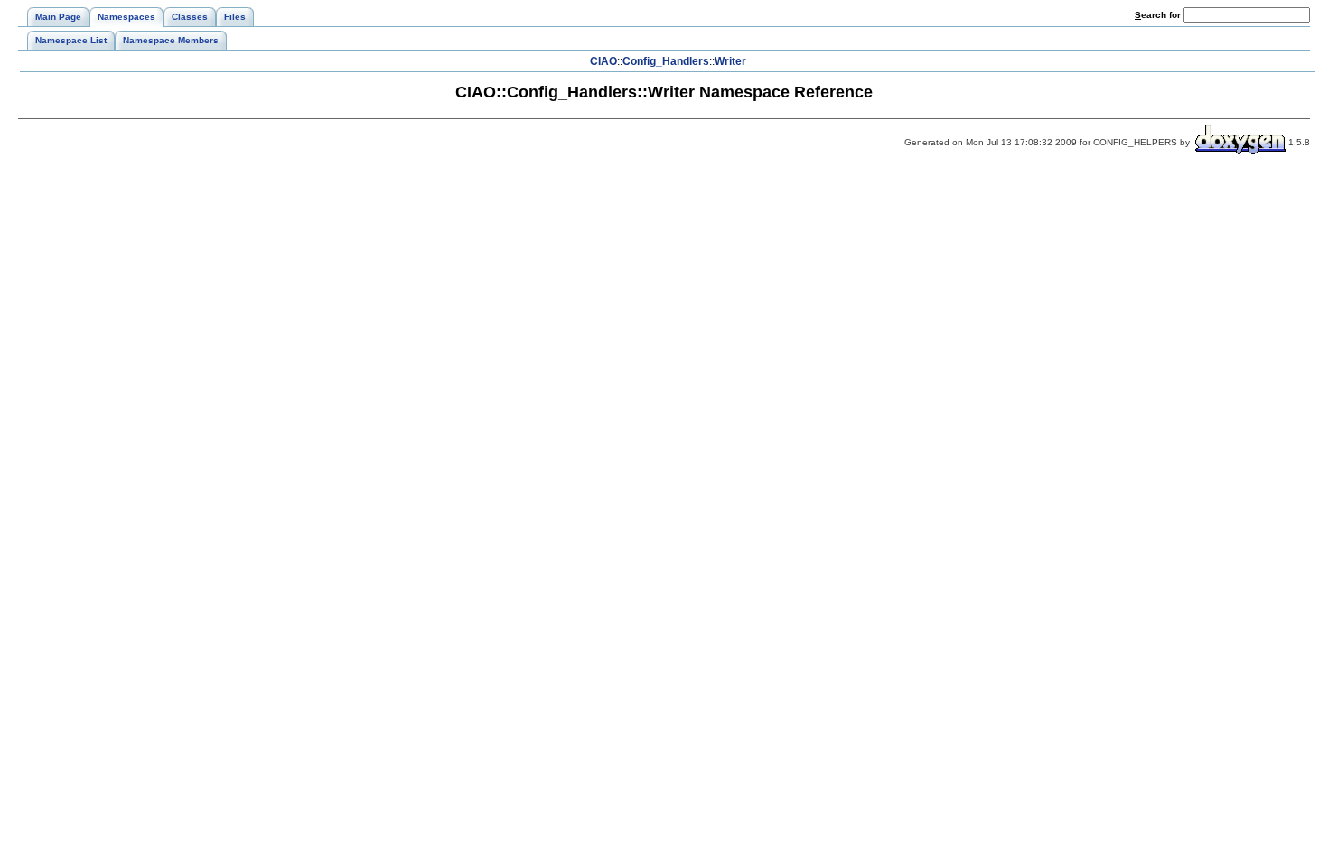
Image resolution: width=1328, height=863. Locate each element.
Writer (730, 61)
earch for (1159, 15)
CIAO (603, 61)
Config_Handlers (665, 61)
